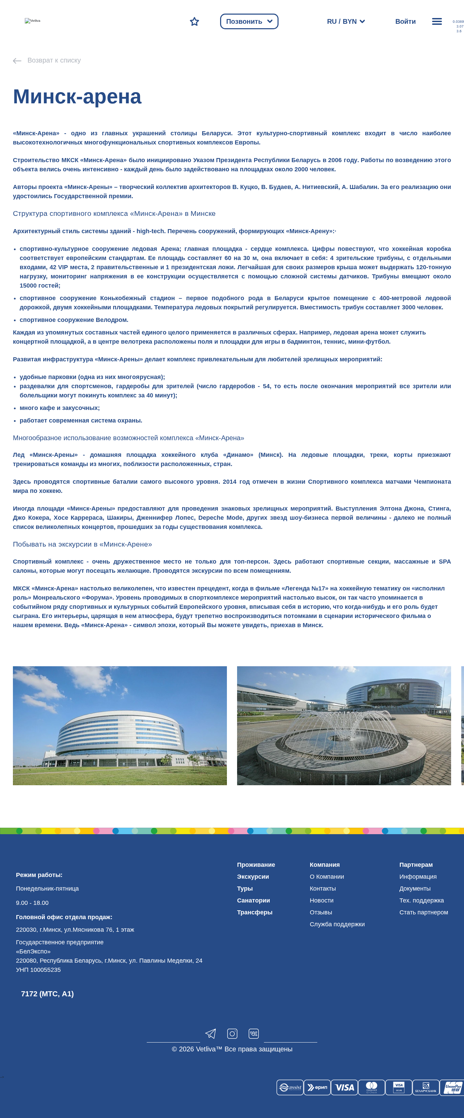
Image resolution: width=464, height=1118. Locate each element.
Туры (245, 888)
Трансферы (254, 912)
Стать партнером (423, 912)
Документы (415, 888)
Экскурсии (253, 876)
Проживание (256, 864)
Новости (322, 900)
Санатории (253, 900)
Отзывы (321, 912)
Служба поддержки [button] (337, 924)
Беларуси (216, 133)
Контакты (323, 888)
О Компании (327, 876)
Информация (418, 876)
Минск (312, 625)
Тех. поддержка (421, 900)
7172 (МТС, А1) (47, 994)
